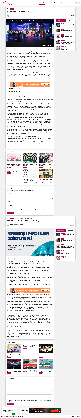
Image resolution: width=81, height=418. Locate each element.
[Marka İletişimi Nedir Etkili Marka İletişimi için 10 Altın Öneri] (14, 176)
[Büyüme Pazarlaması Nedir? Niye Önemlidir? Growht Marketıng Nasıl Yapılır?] (46, 366)
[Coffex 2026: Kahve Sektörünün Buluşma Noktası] (46, 176)
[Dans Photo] (8, 2)
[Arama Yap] (79, 3)
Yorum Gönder (10, 213)
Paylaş (79, 416)
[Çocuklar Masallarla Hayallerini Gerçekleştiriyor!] (65, 48)
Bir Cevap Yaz (11, 188)
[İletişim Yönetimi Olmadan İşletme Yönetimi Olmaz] (30, 160)
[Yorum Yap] (40, 49)
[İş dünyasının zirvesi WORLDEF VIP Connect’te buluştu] (46, 351)
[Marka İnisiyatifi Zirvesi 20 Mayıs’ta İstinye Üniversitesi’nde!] (30, 176)
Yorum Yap (72, 416)
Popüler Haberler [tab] (60, 20)
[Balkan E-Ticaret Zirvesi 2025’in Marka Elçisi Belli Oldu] (65, 42)
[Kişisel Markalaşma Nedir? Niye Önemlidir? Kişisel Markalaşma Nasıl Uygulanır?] (14, 160)
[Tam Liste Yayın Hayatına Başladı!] (30, 366)
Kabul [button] (14, 414)
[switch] (76, 3)
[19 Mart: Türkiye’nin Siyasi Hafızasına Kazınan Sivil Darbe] (65, 36)
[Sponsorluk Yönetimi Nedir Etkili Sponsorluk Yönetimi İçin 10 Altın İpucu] (14, 351)
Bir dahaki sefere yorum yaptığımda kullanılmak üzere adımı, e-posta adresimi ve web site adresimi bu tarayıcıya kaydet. (30, 210)
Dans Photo (12, 14)
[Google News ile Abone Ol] (11, 49)
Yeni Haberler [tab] (70, 20)
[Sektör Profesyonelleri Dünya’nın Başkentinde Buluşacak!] (46, 160)
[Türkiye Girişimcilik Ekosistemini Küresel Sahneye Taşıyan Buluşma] (14, 366)
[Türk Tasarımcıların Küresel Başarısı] (65, 31)
